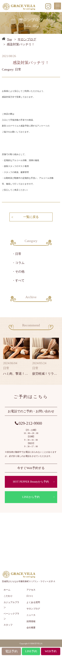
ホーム (7, 589)
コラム (19, 262)
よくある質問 (33, 602)
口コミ (30, 596)
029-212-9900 (30, 423)
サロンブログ (27, 39)
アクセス (31, 589)
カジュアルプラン (11, 605)
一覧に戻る (31, 217)
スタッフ (8, 625)
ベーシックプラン (11, 616)
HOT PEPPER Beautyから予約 (31, 481)
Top (9, 39)
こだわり (8, 596)
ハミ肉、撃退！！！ (16, 373)
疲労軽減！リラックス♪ (45, 373)
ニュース (31, 615)
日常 (18, 254)
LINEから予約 (31, 496)
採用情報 (31, 621)
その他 (19, 271)
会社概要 (31, 627)
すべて (19, 280)
